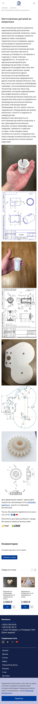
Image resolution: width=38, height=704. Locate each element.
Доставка (6, 676)
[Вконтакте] (12, 515)
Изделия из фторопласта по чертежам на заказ (27, 594)
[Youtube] (17, 515)
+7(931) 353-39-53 (9, 625)
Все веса (5, 669)
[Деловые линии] (5, 526)
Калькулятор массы (10, 665)
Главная (5, 8)
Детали (13, 8)
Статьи (5, 658)
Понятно (19, 698)
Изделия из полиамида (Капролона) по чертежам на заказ (9, 595)
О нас (4, 672)
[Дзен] (14, 515)
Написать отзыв (9, 557)
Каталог (5, 650)
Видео (4, 661)
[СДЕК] (16, 526)
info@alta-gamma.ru (9, 622)
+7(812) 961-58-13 (9, 627)
